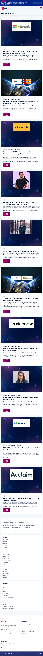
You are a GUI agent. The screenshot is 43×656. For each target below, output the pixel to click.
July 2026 (5, 539)
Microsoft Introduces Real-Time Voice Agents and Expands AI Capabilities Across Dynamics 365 (21, 50)
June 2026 (5, 541)
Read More (7, 62)
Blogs (4, 587)
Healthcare (5, 592)
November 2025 (6, 554)
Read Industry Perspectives (8, 606)
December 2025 (6, 552)
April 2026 (5, 544)
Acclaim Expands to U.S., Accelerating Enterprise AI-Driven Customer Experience (21, 497)
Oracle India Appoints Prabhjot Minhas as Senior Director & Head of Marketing (21, 396)
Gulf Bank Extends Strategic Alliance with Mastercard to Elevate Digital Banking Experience (20, 100)
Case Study (5, 602)
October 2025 (6, 556)
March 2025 (5, 569)
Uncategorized (6, 583)
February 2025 (6, 571)
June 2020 (5, 574)
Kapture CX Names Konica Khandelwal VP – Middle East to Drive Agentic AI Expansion (19, 526)
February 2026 (6, 548)
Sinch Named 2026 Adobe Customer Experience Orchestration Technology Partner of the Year (17, 150)
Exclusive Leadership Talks (8, 604)
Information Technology (8, 594)
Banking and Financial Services (9, 598)
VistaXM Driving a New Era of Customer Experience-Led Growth (20, 446)
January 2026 (5, 550)
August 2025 (5, 559)
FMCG (4, 600)
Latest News (5, 591)
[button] (41, 6)
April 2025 (5, 567)
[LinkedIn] (5, 631)
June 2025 (5, 563)
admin (6, 46)
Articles (4, 589)
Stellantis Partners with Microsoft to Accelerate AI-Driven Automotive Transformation (21, 297)
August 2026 (5, 537)
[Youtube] (8, 631)
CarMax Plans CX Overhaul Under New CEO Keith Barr (20, 249)
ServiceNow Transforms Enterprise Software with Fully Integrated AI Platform (20, 347)
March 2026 (5, 546)
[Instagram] (11, 631)
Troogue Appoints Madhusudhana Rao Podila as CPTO (13, 519)
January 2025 (5, 573)
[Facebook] (2, 631)
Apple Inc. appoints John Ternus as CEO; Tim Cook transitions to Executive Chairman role (18, 201)
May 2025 (5, 565)
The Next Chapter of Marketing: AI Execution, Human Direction (15, 528)
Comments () (18, 46)
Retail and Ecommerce (7, 596)
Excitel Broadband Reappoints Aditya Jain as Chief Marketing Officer (12, 2)
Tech (4, 585)
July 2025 (5, 561)
